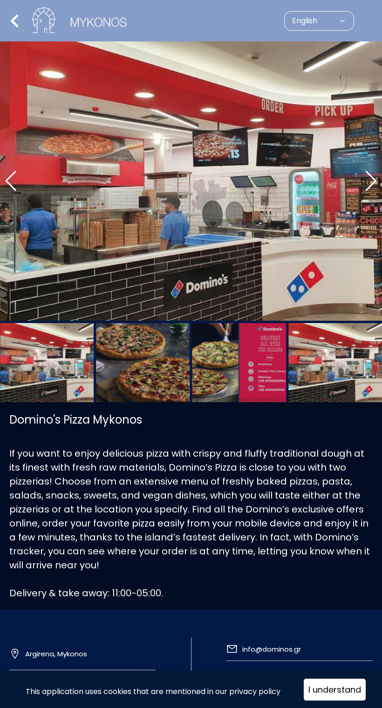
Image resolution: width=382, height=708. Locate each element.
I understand (334, 689)
